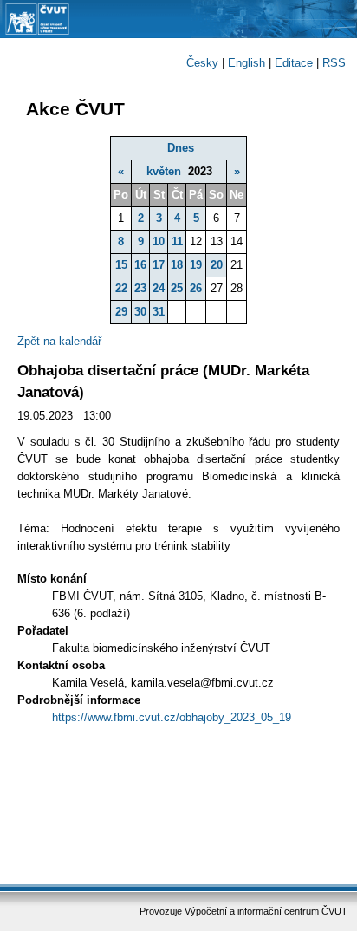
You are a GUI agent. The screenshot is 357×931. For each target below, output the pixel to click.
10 (159, 241)
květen (163, 171)
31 (159, 311)
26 (196, 288)
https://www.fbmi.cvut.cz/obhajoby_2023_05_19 (171, 717)
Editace (294, 62)
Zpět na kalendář (59, 341)
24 (159, 288)
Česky (202, 62)
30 (140, 311)
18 (177, 264)
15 (121, 264)
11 (177, 241)
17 (159, 264)
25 (177, 288)
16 (140, 264)
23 (140, 288)
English (246, 62)
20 (217, 264)
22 (121, 288)
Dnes (180, 147)
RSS (334, 62)
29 (121, 311)
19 (196, 264)
